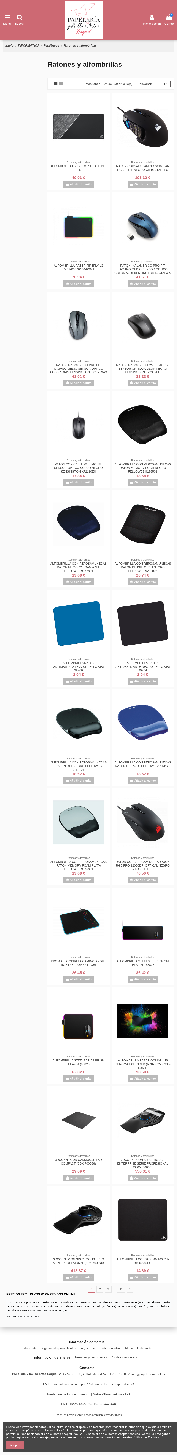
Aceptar (15, 1445)
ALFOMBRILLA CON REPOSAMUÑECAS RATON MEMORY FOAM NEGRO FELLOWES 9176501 (143, 468)
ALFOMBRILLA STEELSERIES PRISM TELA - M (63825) (78, 1062)
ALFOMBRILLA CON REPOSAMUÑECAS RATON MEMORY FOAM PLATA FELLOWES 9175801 (78, 865)
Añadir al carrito (81, 184)
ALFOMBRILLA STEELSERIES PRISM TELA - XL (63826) (143, 963)
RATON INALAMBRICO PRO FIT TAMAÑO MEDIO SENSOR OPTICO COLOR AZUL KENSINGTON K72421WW (142, 269)
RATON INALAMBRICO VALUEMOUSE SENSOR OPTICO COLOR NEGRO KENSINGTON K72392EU (142, 368)
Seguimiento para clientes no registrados (68, 1348)
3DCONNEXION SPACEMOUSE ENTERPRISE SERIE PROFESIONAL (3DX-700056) (142, 1163)
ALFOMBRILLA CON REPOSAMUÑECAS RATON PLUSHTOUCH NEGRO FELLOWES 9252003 (143, 567)
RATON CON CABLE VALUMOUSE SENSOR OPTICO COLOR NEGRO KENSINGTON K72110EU (78, 468)
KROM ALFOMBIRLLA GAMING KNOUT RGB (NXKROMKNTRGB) (78, 963)
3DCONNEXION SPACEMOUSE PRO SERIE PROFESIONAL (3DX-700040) (78, 1261)
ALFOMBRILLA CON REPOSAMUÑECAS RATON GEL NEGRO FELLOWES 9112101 (78, 766)
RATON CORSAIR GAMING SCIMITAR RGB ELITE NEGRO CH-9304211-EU (142, 168)
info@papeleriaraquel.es (148, 1374)
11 (121, 1289)
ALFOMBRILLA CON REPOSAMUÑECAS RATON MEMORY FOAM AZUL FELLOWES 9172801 (78, 567)
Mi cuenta (30, 1348)
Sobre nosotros (110, 1348)
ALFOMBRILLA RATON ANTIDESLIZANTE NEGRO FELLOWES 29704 (142, 666)
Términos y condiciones (90, 1357)
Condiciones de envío (125, 1357)
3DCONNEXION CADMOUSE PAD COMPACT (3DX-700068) (78, 1161)
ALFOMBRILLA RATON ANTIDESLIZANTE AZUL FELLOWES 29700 (78, 666)
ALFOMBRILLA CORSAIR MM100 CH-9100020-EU (142, 1261)
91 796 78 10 (117, 1374)
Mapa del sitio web (138, 1348)
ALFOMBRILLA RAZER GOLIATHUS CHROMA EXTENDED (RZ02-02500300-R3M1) (143, 1064)
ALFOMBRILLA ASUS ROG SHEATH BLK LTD (78, 168)
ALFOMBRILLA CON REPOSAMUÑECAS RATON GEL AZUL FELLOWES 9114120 (143, 764)
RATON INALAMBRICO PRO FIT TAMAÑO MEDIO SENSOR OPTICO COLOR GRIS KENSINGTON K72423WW (78, 368)
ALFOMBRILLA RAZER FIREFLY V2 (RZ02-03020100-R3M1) (78, 267)
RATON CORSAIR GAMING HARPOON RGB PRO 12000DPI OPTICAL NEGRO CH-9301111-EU (143, 865)
